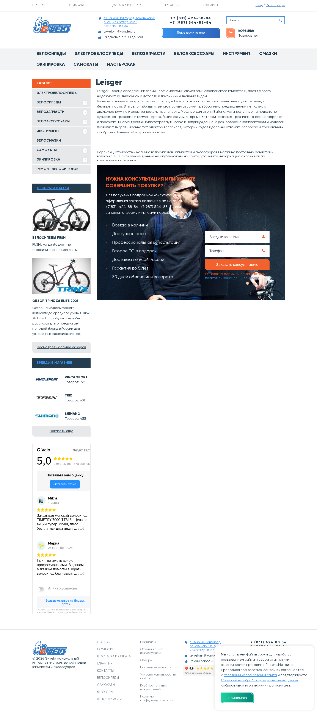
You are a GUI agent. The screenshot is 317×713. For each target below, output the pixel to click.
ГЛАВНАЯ (38, 5)
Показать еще (61, 431)
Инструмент (237, 54)
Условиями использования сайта (250, 675)
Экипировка (51, 64)
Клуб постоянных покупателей (153, 687)
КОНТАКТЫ (210, 5)
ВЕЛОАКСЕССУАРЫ (53, 121)
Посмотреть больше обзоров (61, 347)
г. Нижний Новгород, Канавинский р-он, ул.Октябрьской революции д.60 (129, 22)
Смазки (268, 54)
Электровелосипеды (98, 54)
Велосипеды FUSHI (49, 238)
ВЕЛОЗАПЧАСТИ (50, 112)
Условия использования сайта (158, 676)
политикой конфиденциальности (232, 278)
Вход (259, 5)
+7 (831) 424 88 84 (267, 642)
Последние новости (155, 667)
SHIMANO (72, 414)
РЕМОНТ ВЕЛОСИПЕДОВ (57, 169)
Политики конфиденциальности (156, 698)
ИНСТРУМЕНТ (48, 131)
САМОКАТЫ (47, 150)
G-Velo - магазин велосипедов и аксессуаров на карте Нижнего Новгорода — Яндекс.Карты (61, 610)
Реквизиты (148, 642)
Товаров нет (248, 35)
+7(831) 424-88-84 (122, 207)
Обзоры (146, 660)
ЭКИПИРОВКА (48, 159)
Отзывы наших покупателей (151, 651)
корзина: (246, 31)
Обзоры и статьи (53, 188)
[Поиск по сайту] (280, 20)
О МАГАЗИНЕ (78, 5)
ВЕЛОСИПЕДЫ (49, 102)
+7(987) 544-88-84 (157, 207)
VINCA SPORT (76, 377)
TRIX (68, 395)
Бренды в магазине (54, 363)
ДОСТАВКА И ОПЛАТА (126, 5)
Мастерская (121, 64)
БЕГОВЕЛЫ (105, 692)
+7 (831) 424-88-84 (191, 18)
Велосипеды (51, 54)
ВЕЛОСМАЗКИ (49, 140)
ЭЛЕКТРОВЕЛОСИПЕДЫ (57, 93)
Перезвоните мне (191, 32)
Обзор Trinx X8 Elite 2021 (55, 301)
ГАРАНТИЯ (172, 5)
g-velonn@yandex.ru (119, 31)
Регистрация (275, 5)
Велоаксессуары (194, 54)
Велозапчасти (148, 54)
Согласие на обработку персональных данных (259, 680)
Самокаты (86, 64)
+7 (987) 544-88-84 (191, 23)
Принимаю (237, 698)
